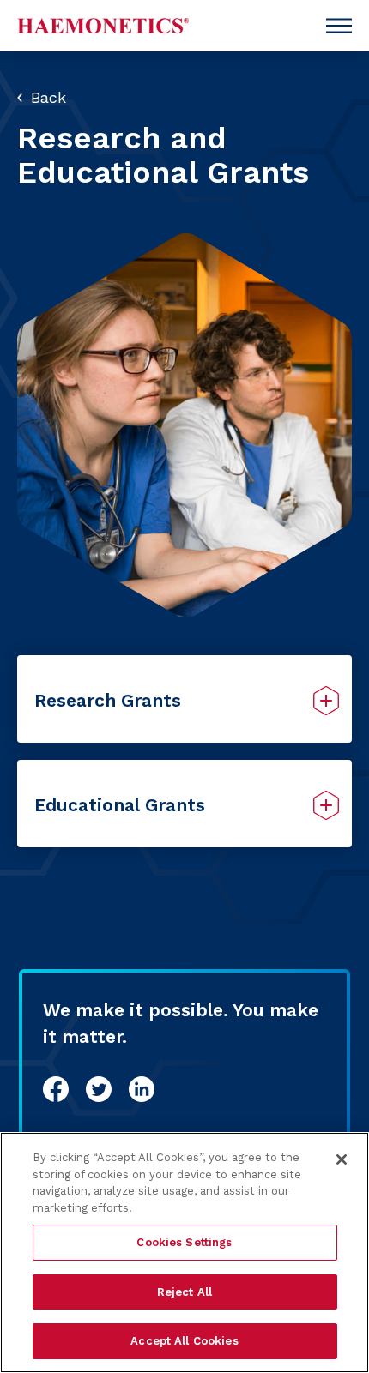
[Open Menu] (339, 26)
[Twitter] (99, 1089)
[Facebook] (56, 1089)
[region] (184, 1252)
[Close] (341, 1159)
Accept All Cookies (184, 1340)
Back (48, 97)
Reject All (184, 1292)
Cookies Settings (184, 1242)
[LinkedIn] (141, 1089)
